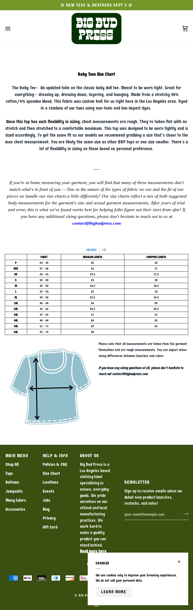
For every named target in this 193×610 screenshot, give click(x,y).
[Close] (181, 562)
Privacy (49, 518)
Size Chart (51, 473)
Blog (46, 509)
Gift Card (50, 527)
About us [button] (89, 455)
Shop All (12, 464)
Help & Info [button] (55, 455)
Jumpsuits (14, 491)
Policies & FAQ (55, 464)
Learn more (113, 591)
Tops (9, 473)
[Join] (184, 514)
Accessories (15, 509)
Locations (50, 482)
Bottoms (12, 482)
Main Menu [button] (17, 455)
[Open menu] (12, 28)
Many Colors (16, 500)
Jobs (46, 500)
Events (48, 491)
